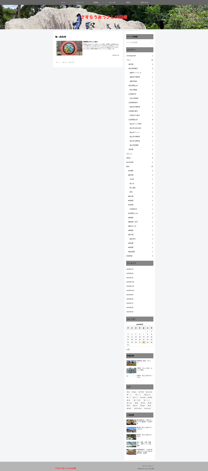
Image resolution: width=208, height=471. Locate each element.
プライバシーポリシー (147, 466)
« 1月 (128, 349)
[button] (151, 42)
